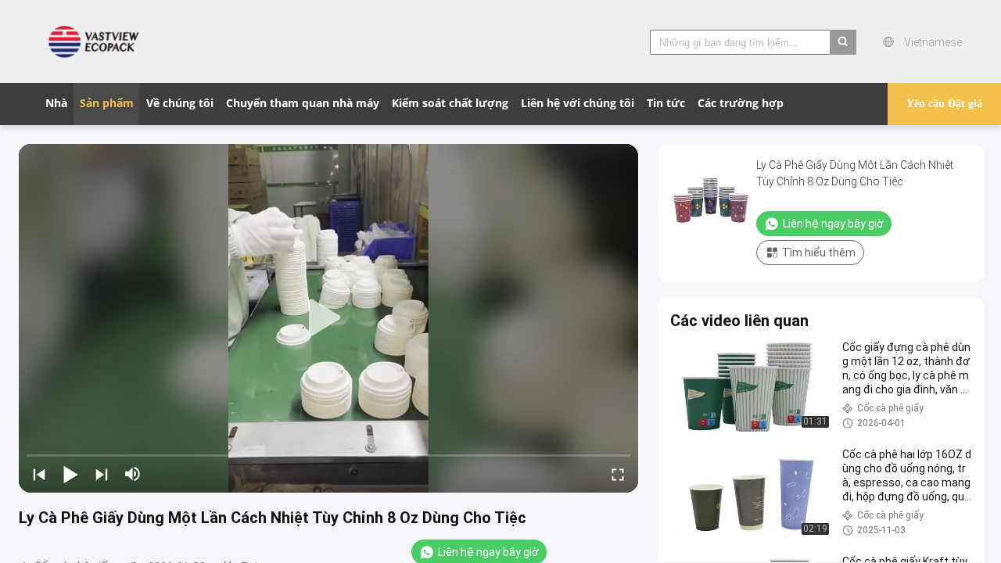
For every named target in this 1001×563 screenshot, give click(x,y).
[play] (328, 318)
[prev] (39, 474)
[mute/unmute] (133, 474)
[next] (101, 474)
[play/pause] (70, 474)
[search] (843, 42)
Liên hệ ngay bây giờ (833, 223)
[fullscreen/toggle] (617, 474)
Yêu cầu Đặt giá (944, 103)
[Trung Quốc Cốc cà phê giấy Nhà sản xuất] (97, 41)
